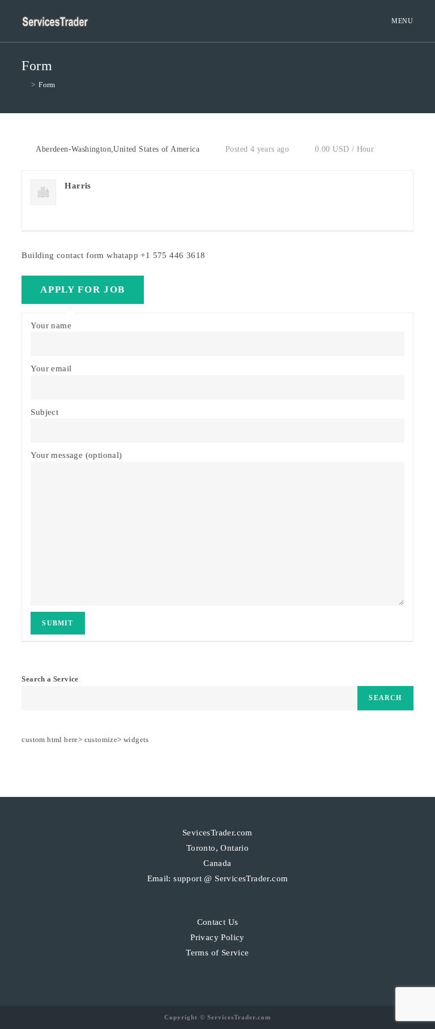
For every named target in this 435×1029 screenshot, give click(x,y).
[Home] (24, 84)
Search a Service (50, 679)
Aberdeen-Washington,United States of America (117, 149)
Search (385, 698)
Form (47, 84)
